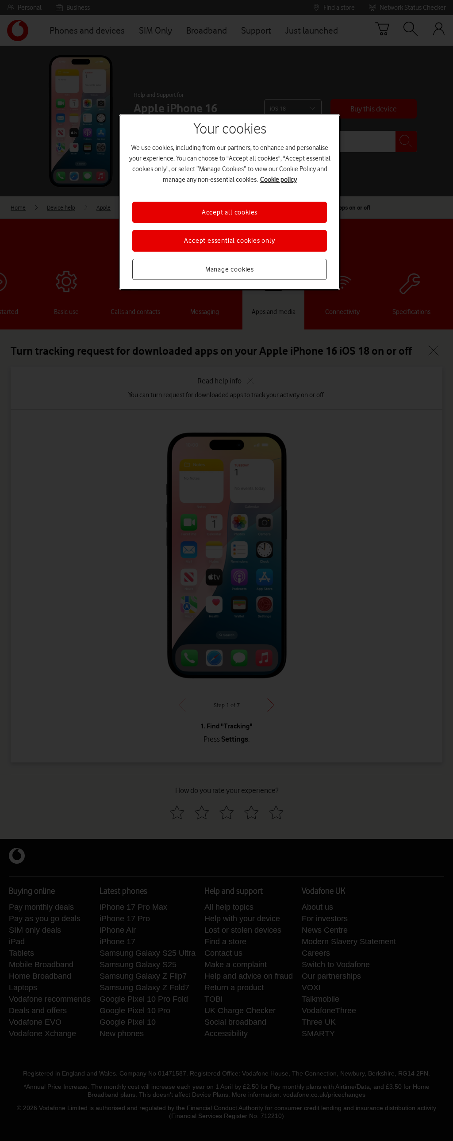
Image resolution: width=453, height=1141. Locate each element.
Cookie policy (278, 180)
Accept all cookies (229, 212)
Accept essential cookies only (229, 241)
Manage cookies (229, 269)
